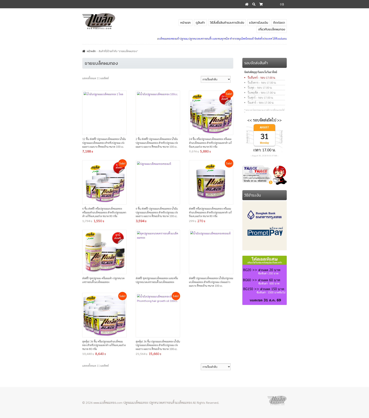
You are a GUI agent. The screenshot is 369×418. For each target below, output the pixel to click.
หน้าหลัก (91, 51)
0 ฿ (282, 4)
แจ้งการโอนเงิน (258, 22)
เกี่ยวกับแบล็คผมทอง (271, 29)
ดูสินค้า (200, 22)
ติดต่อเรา (279, 22)
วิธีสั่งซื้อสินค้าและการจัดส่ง (227, 22)
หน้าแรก (185, 22)
